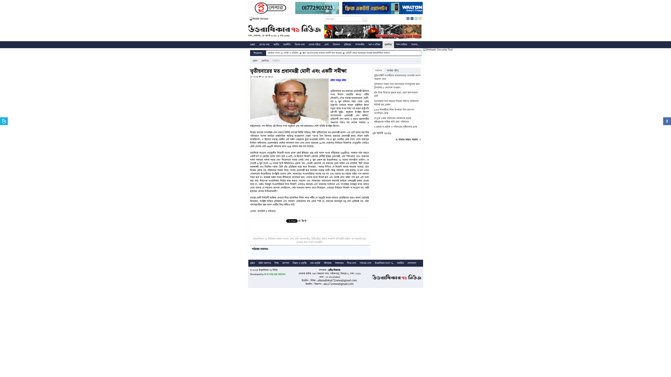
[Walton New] (382, 8)
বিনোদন (336, 44)
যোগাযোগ (411, 263)
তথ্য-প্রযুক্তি (315, 263)
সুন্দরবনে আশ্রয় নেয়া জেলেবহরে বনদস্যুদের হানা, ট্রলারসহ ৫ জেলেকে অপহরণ (397, 85)
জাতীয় (276, 44)
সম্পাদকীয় (359, 44)
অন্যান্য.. (415, 44)
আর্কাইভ (400, 263)
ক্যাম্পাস (285, 263)
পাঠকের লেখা (365, 263)
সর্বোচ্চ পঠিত (393, 70)
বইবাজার (327, 263)
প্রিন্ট (304, 221)
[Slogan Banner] (372, 32)
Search (365, 19)
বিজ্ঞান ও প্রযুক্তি (300, 263)
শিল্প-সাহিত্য (401, 44)
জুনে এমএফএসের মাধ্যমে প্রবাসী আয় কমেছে (303, 53)
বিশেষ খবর (300, 44)
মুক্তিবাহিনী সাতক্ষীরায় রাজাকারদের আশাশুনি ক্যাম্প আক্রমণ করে (397, 77)
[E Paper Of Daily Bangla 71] (270, 8)
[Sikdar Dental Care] (317, 8)
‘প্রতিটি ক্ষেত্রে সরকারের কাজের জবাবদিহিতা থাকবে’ (349, 53)
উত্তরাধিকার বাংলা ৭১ (384, 263)
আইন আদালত (264, 263)
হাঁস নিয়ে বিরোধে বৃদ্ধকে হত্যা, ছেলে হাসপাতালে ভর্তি (396, 94)
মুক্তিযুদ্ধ (347, 44)
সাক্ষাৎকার (339, 263)
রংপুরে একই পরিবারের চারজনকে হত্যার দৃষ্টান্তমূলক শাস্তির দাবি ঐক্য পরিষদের (392, 120)
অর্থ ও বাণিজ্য (374, 44)
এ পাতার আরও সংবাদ (407, 139)
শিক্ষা (277, 263)
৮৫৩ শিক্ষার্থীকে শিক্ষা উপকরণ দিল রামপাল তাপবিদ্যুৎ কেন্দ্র (394, 111)
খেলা (326, 44)
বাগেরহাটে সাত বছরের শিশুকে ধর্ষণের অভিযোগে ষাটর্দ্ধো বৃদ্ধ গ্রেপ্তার (396, 102)
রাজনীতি (287, 44)
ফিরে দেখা (351, 263)
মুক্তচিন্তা (388, 44)
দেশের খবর (264, 44)
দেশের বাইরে (314, 44)
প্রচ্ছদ (252, 44)
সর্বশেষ (378, 70)
